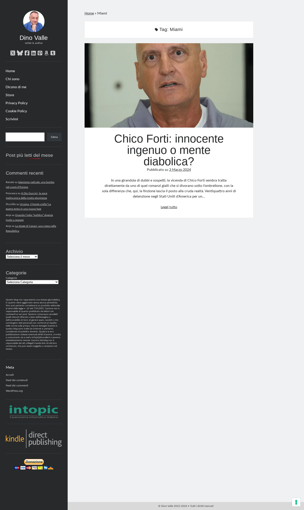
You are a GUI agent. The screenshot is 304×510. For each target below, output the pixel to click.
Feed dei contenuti (17, 380)
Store (10, 95)
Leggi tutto (169, 207)
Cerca (54, 137)
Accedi (10, 374)
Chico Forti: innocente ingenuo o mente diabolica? (169, 85)
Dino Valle (34, 37)
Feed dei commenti (17, 385)
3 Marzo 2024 (180, 169)
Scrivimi (12, 119)
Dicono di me (16, 87)
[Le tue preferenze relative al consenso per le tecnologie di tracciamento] (296, 502)
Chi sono (12, 79)
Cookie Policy (16, 111)
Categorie (11, 278)
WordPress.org (14, 391)
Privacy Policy (17, 103)
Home (10, 71)
